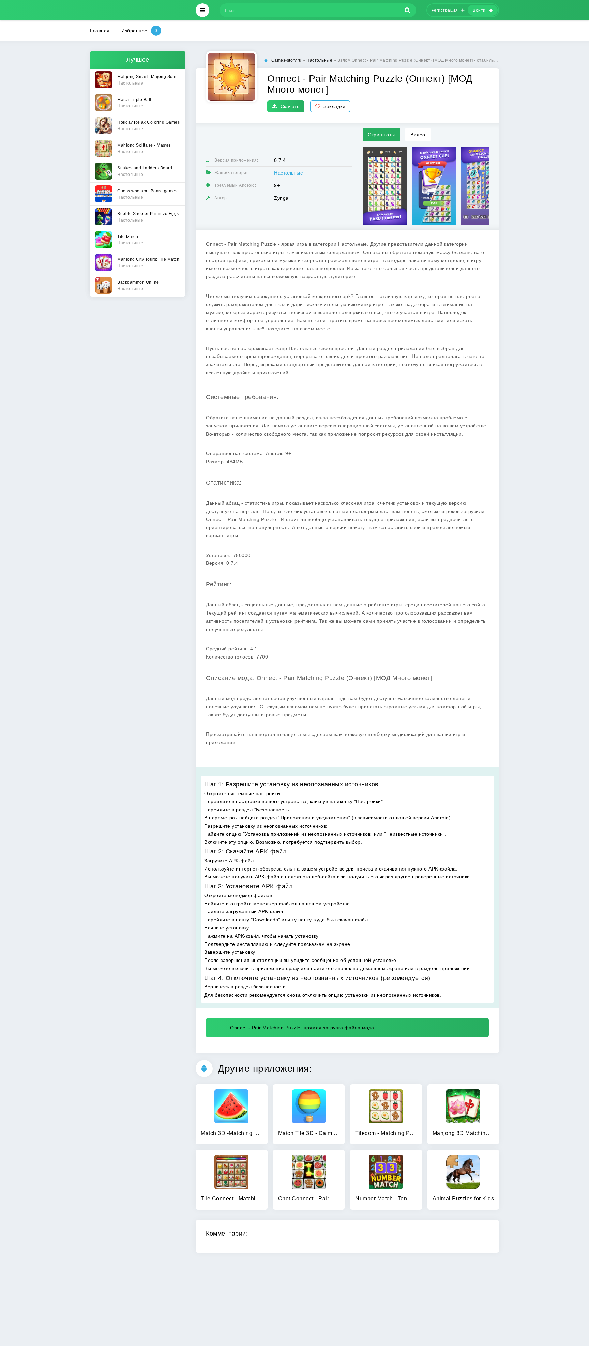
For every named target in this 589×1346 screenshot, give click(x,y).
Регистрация (445, 10)
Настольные (288, 173)
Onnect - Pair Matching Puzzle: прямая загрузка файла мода (302, 1027)
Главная (100, 30)
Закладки (334, 106)
